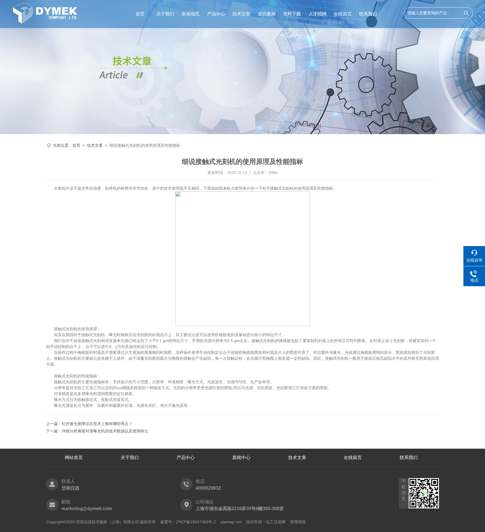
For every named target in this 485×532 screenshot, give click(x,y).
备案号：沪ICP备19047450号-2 (188, 522)
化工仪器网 (275, 522)
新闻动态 (191, 14)
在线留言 (343, 14)
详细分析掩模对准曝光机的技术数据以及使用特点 (105, 431)
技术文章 (241, 14)
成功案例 (267, 14)
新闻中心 (241, 457)
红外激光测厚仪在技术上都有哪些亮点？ (97, 423)
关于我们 (165, 14)
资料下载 (292, 14)
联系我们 (368, 14)
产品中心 (216, 14)
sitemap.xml (231, 522)
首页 (140, 14)
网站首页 (74, 457)
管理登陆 (298, 522)
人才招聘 (317, 14)
